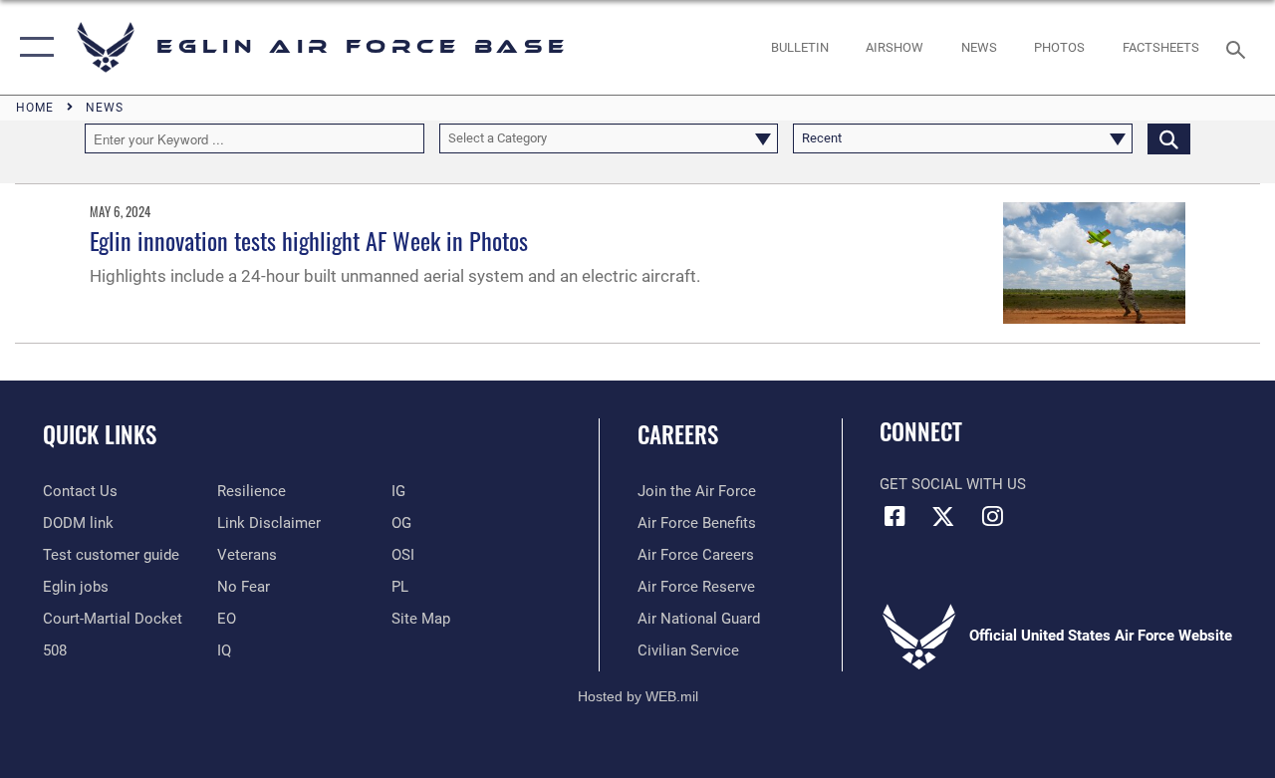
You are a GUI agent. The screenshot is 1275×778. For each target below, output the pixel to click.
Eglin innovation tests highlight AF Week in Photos (309, 240)
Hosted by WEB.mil (638, 696)
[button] (32, 47)
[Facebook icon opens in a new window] (894, 516)
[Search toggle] (1239, 47)
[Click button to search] (1169, 138)
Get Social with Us (953, 484)
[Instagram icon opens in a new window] (992, 516)
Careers (678, 434)
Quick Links (99, 434)
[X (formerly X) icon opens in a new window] (943, 516)
